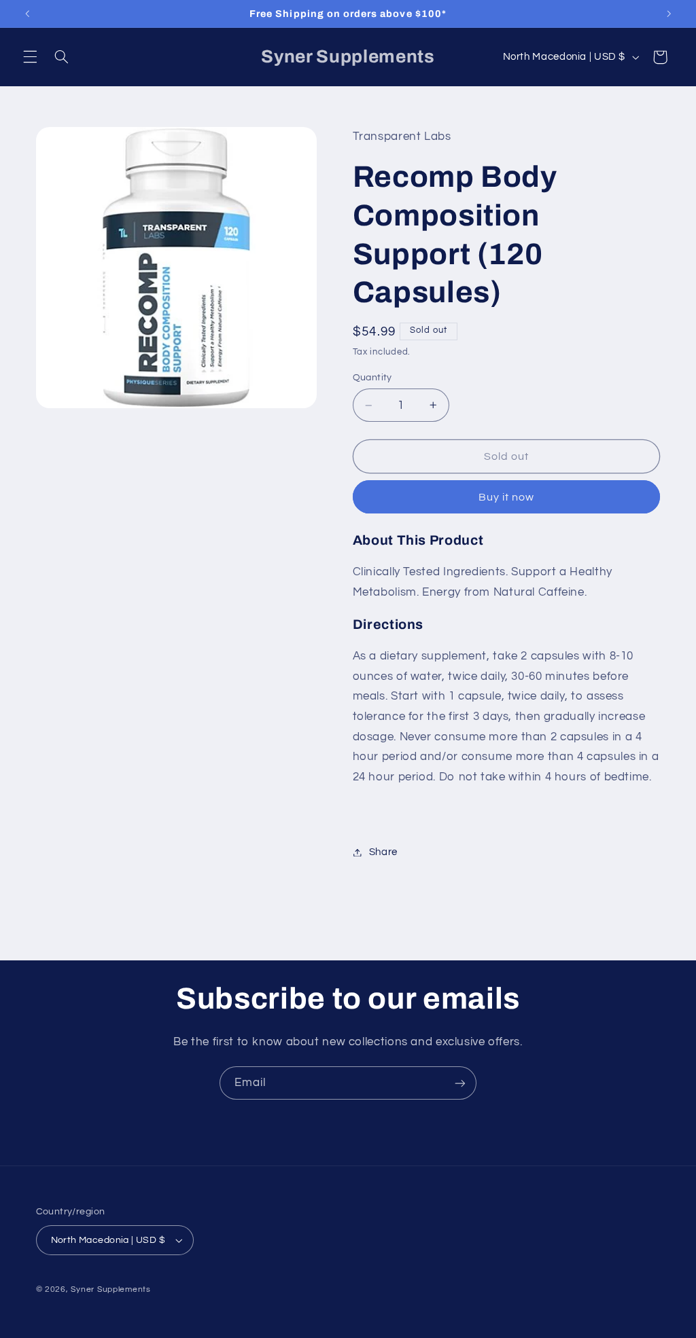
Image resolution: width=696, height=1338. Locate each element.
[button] (30, 57)
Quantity (372, 377)
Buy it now (506, 497)
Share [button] (383, 852)
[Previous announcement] (27, 13)
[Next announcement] (669, 13)
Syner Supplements (111, 1289)
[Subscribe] (460, 1083)
